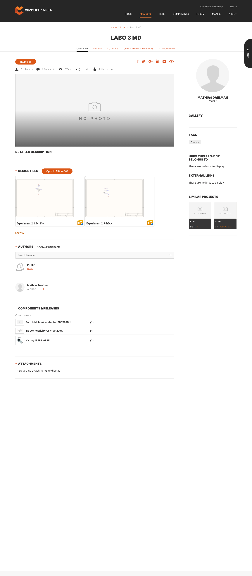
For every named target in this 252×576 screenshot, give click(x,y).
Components (181, 13)
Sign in (233, 6)
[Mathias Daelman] (213, 75)
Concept (195, 142)
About (233, 13)
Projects (145, 13)
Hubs (162, 13)
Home (128, 13)
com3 (218, 221)
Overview (82, 48)
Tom (196, 226)
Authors (112, 48)
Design (97, 48)
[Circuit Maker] (33, 10)
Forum (200, 13)
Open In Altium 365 (57, 171)
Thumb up (25, 61)
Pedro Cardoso (226, 226)
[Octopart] (162, 322)
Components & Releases (138, 48)
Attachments (167, 48)
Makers (216, 13)
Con (192, 221)
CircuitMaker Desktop (211, 6)
